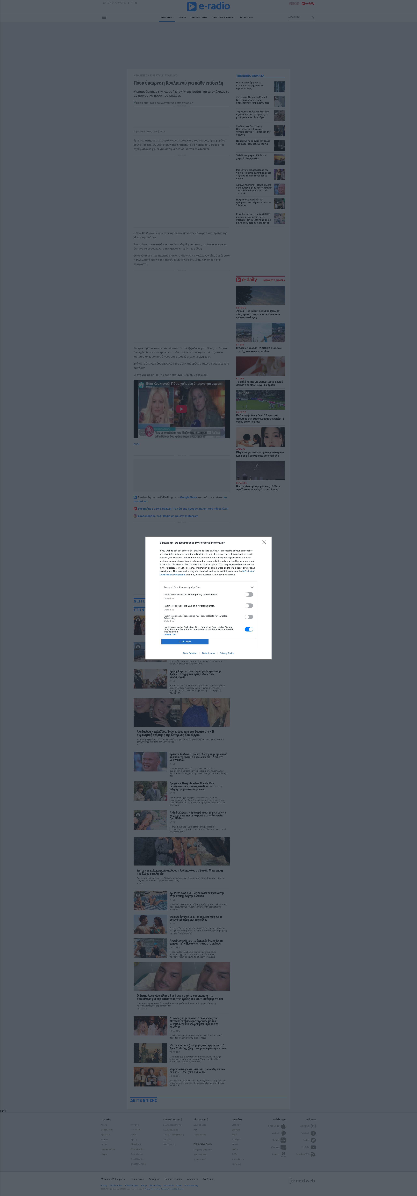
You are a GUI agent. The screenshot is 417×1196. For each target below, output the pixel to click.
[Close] (265, 543)
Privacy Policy (227, 653)
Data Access (208, 653)
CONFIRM (185, 641)
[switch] (249, 594)
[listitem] (208, 587)
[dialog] (208, 598)
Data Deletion (190, 653)
